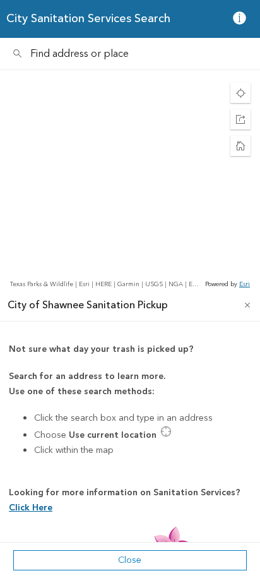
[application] (130, 179)
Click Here (30, 507)
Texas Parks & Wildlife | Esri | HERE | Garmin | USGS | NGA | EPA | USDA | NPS (106, 284)
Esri (244, 284)
